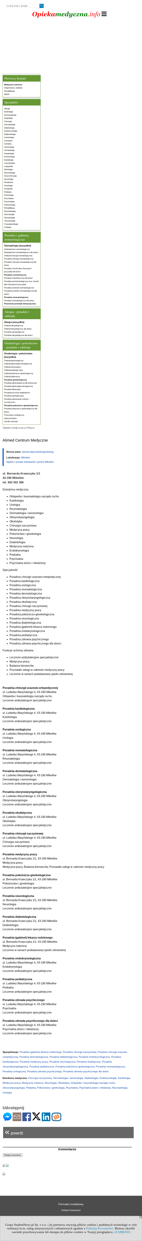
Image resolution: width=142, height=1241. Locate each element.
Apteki (6, 94)
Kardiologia (8, 160)
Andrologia (8, 112)
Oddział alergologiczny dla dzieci (18, 329)
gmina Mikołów (45, 461)
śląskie (10, 461)
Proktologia (9, 195)
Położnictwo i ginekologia (51, 1087)
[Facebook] (26, 1119)
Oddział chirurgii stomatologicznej (18, 256)
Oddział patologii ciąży (13, 370)
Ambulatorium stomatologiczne (17, 249)
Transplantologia (11, 224)
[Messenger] (7, 1119)
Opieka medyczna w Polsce (18, 427)
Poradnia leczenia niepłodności (17, 393)
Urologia (7, 227)
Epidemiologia (10, 134)
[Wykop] (56, 1119)
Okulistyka (8, 182)
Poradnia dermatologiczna (33, 1056)
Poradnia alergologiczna (14, 332)
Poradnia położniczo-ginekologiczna (75, 1066)
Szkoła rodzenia (11, 421)
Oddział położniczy (12, 376)
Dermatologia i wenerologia (68, 1078)
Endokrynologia (10, 131)
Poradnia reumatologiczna (110, 1066)
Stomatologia (9, 218)
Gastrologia (9, 137)
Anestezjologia (10, 115)
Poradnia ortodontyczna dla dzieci (18, 278)
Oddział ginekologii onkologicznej (18, 364)
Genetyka (8, 141)
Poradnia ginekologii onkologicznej (18, 386)
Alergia (7, 109)
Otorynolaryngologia (14, 1087)
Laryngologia (9, 163)
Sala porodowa (10, 418)
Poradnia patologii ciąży (14, 396)
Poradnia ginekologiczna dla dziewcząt (20, 383)
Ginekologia (9, 147)
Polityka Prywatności (71, 1210)
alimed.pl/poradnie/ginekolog (38, 451)
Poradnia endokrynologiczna (94, 1056)
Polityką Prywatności (99, 1228)
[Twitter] (36, 1118)
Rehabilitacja (9, 91)
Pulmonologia (9, 205)
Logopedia (8, 166)
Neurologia (8, 179)
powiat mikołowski (25, 461)
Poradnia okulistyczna (89, 1061)
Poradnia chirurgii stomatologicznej (18, 259)
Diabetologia (9, 128)
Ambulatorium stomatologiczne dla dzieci (21, 252)
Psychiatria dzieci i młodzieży (95, 1087)
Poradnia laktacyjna (12, 389)
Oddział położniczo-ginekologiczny (18, 373)
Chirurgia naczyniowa (40, 1078)
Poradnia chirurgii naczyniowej (79, 1052)
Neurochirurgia (10, 176)
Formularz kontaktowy (71, 1204)
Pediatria (7, 192)
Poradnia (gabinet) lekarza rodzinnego (41, 1052)
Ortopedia (8, 189)
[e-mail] (17, 1119)
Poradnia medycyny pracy (34, 1061)
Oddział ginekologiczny (14, 361)
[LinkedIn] (46, 1119)
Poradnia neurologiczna (62, 1061)
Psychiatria (9, 198)
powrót (14, 1131)
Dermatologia (9, 124)
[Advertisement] (71, 46)
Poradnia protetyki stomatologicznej (19, 288)
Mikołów (25, 457)
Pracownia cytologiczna (14, 415)
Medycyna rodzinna (32, 1082)
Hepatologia (9, 153)
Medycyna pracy (11, 1082)
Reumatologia (10, 211)
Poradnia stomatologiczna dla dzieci (19, 300)
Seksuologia (9, 214)
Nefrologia (8, 169)
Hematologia (9, 150)
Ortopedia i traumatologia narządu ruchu (93, 1082)
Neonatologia (9, 173)
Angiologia (8, 118)
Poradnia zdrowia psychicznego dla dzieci (86, 1071)
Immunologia (9, 157)
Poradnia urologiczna (14, 1071)
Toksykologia (9, 221)
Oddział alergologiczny (13, 325)
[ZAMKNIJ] (122, 1232)
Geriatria (7, 144)
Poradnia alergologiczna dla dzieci (18, 335)
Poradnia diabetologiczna (63, 1056)
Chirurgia (8, 121)
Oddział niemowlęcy (12, 367)
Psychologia (9, 201)
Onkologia (8, 186)
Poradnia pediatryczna (41, 1066)
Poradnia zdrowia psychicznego (44, 1071)
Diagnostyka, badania (13, 88)
